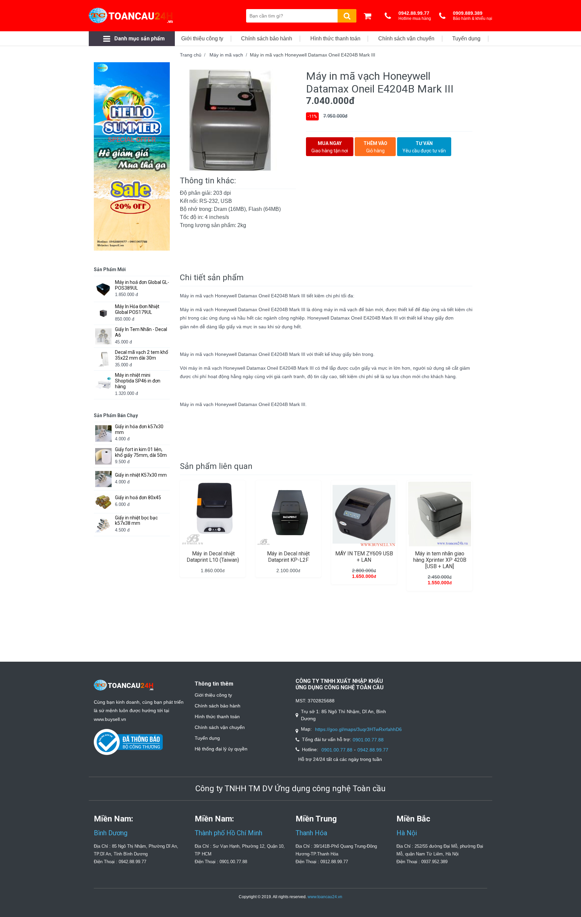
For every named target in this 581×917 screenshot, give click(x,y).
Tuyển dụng (207, 738)
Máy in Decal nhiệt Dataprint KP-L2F (288, 556)
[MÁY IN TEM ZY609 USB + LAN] (364, 514)
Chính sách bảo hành (217, 705)
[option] (238, 120)
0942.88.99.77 (372, 750)
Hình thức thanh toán (217, 716)
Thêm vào (375, 147)
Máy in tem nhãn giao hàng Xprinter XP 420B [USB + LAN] (439, 560)
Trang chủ (190, 55)
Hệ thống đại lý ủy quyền (221, 748)
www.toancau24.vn (325, 896)
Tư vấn (424, 147)
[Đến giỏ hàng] (369, 16)
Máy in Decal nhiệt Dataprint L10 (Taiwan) (213, 556)
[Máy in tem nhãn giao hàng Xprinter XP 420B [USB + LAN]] (439, 514)
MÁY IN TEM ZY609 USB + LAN (364, 556)
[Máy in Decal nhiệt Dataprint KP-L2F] (288, 514)
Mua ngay (329, 147)
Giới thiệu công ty (213, 695)
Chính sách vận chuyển (220, 727)
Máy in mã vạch (226, 55)
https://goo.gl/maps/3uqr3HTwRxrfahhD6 (358, 729)
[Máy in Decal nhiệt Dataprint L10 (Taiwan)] (212, 514)
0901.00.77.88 (368, 739)
